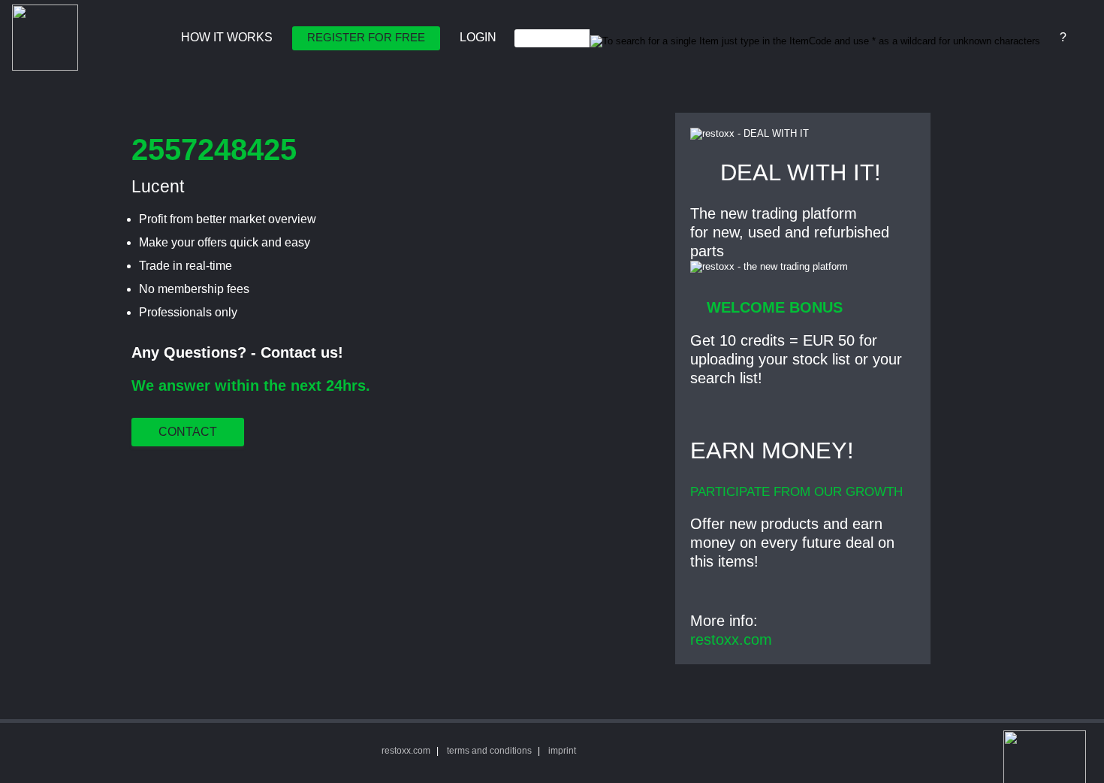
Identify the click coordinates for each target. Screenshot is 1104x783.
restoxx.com (731, 639)
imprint (562, 750)
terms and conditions (489, 750)
